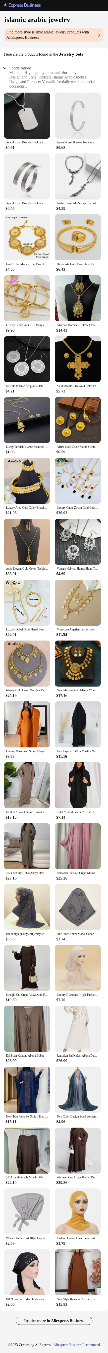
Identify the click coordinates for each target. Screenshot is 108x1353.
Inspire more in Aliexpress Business (54, 1321)
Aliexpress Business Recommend (76, 1345)
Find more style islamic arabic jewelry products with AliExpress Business (47, 34)
